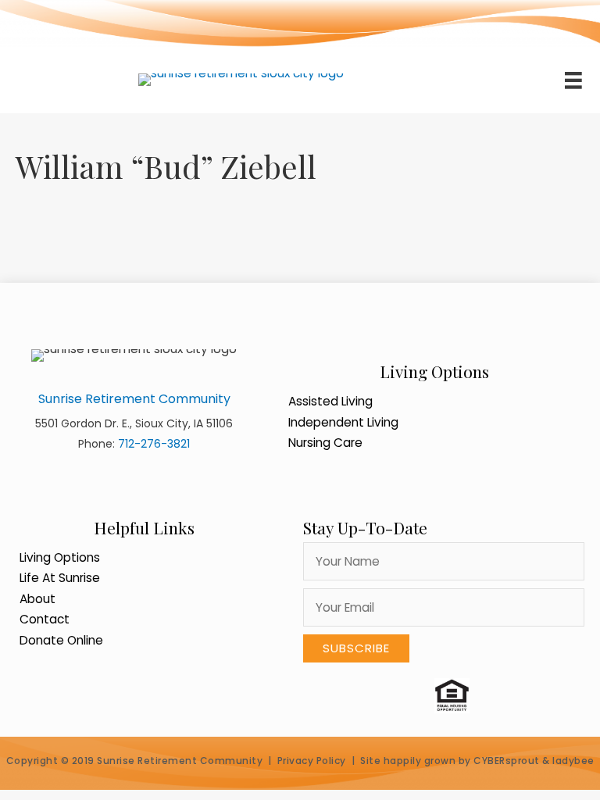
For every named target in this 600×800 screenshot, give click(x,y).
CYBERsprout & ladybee (534, 760)
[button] (356, 648)
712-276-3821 (154, 444)
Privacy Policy (311, 760)
